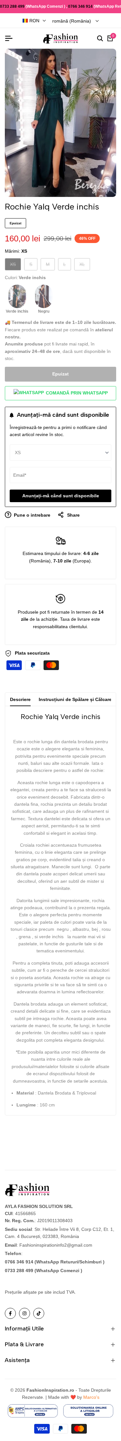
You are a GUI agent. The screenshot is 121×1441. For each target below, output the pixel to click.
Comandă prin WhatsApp (76, 392)
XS (15, 265)
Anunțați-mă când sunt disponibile (60, 495)
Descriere (20, 699)
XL (84, 265)
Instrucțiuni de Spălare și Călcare (75, 699)
